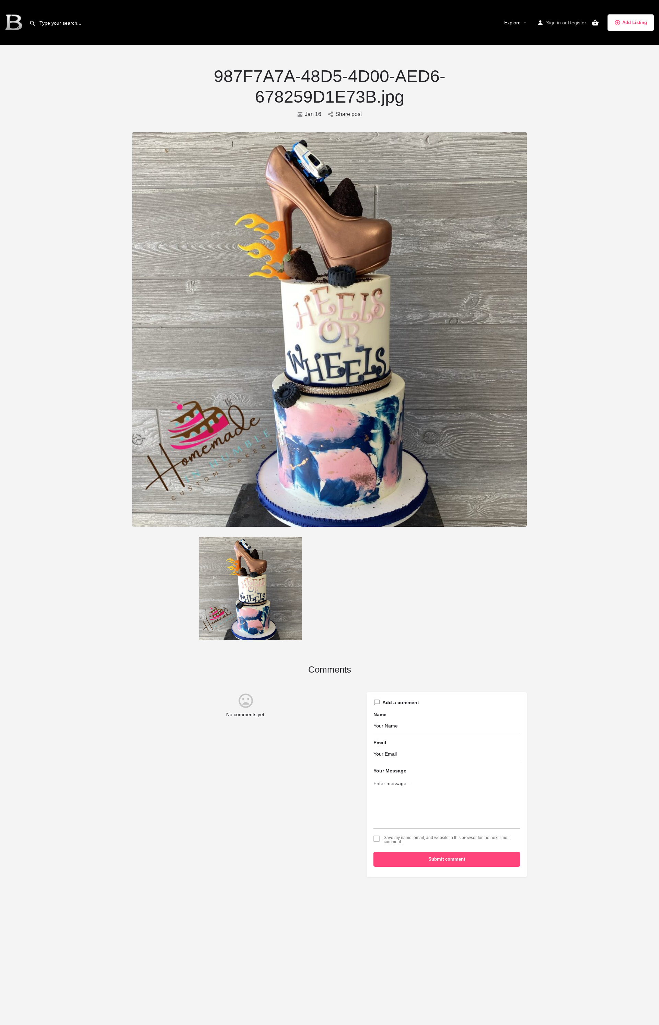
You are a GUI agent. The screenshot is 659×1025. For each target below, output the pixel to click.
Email (379, 742)
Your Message (389, 770)
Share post (348, 114)
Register (577, 22)
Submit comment (446, 859)
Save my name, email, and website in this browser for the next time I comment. (446, 840)
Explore (512, 22)
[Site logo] (14, 22)
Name (379, 714)
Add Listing (634, 22)
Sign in (553, 22)
